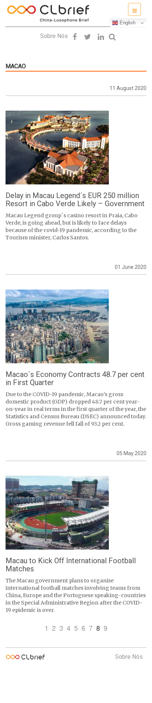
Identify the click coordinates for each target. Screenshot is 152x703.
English (126, 22)
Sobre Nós (54, 35)
